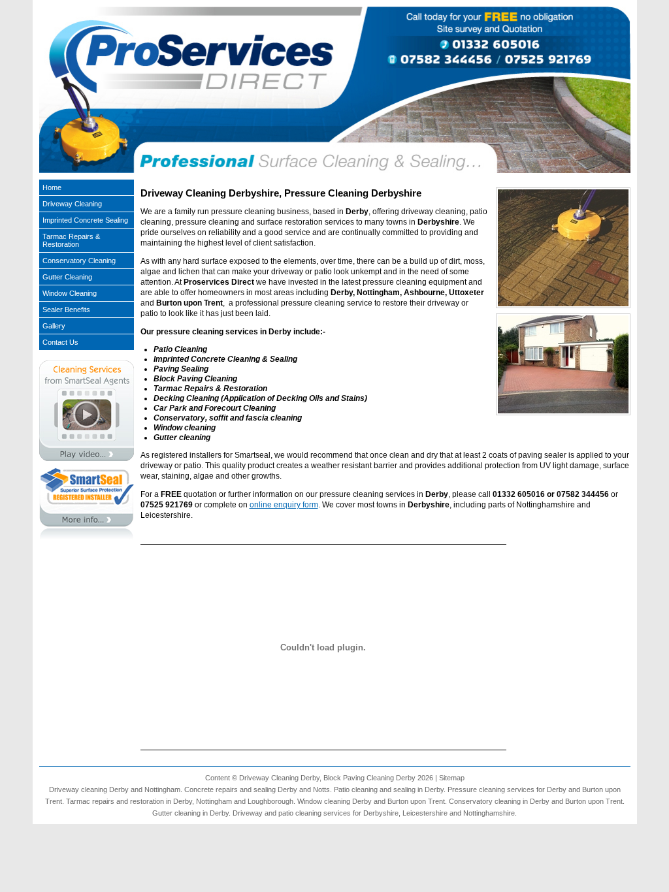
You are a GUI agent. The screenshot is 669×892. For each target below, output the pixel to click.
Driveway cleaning (78, 789)
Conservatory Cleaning (79, 260)
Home (51, 187)
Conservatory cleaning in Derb (497, 801)
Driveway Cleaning (72, 204)
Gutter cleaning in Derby (190, 813)
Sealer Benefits (66, 309)
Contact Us (60, 342)
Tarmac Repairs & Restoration (71, 240)
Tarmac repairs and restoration (115, 801)
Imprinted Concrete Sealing (85, 220)
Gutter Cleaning (67, 277)
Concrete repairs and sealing (230, 789)
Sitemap (452, 778)
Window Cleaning (69, 293)
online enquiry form (284, 504)
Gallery (53, 326)
